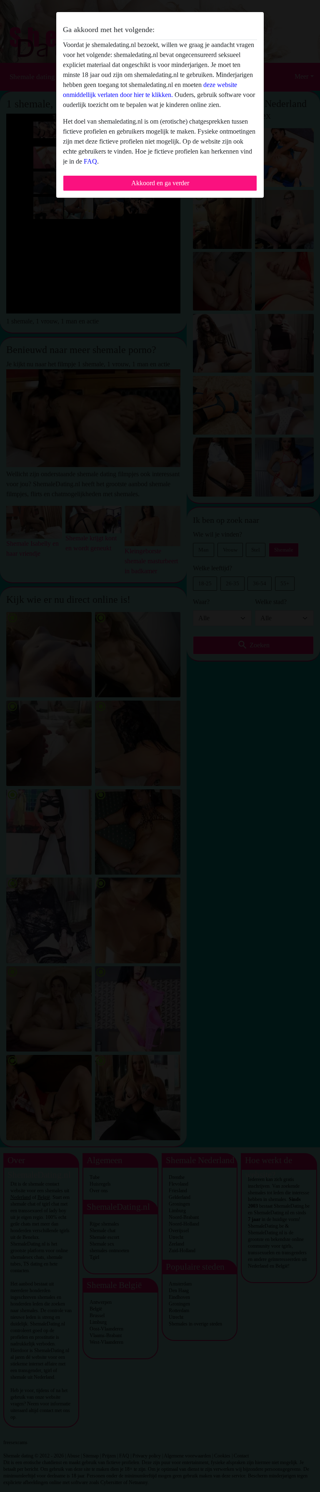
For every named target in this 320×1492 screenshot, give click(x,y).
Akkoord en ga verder (160, 182)
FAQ (90, 161)
